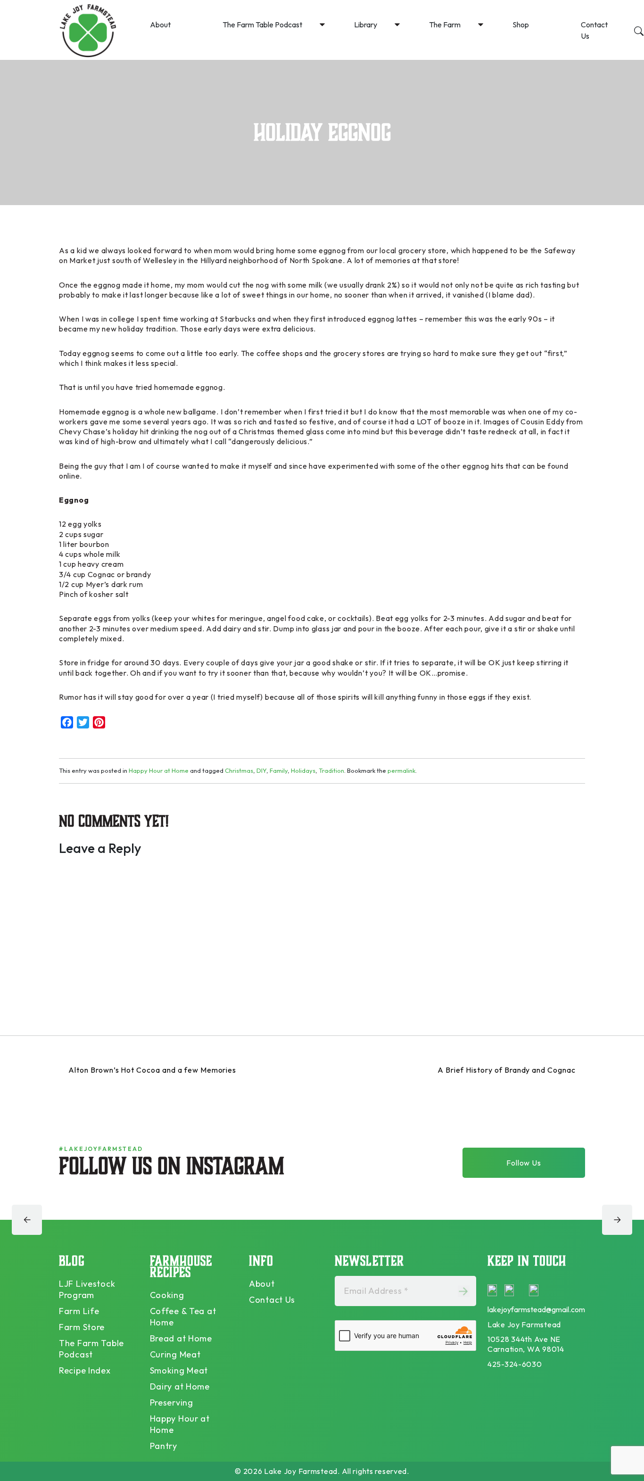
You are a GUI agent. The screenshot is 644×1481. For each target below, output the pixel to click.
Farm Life (79, 1311)
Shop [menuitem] (520, 24)
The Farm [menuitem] (445, 24)
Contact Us (272, 1299)
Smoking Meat (179, 1370)
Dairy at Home (180, 1386)
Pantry (163, 1445)
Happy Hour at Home (159, 770)
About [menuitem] (160, 24)
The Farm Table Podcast (91, 1349)
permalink (401, 770)
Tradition (331, 770)
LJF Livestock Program (87, 1289)
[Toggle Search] (639, 30)
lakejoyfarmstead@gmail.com (536, 1309)
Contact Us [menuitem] (594, 30)
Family (279, 770)
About (262, 1283)
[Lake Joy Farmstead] (87, 30)
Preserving (171, 1402)
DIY (261, 770)
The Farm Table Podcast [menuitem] (262, 24)
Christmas (239, 770)
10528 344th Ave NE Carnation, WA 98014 (525, 1344)
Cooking (167, 1295)
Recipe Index (85, 1370)
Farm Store (82, 1327)
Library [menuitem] (365, 24)
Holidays (303, 770)
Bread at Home (181, 1338)
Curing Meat (175, 1354)
